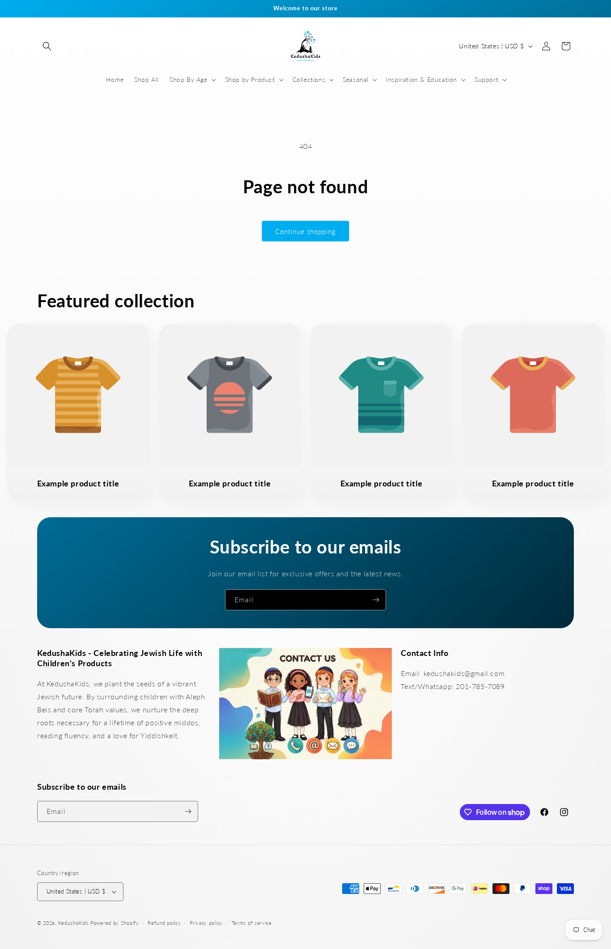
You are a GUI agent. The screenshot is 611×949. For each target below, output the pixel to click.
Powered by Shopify (114, 923)
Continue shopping (305, 231)
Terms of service (252, 923)
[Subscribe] (376, 599)
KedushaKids (73, 923)
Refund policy (164, 923)
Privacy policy (206, 923)
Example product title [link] (78, 483)
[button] (47, 46)
